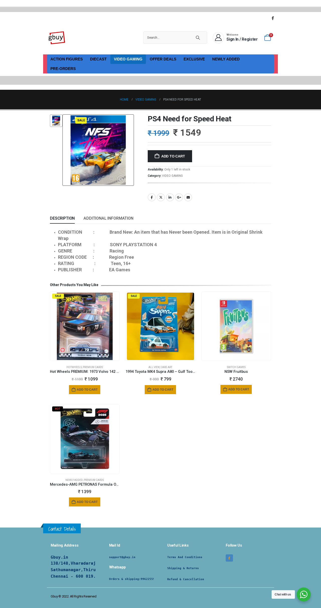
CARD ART (166, 367)
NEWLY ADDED (226, 59)
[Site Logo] (57, 38)
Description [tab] (62, 218)
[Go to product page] (236, 326)
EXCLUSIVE (194, 59)
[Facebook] (272, 18)
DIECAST (98, 59)
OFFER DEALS (163, 59)
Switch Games (236, 367)
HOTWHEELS (74, 367)
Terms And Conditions (184, 557)
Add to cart (173, 156)
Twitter (161, 197)
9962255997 (149, 579)
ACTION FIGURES (66, 59)
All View (153, 367)
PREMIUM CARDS (93, 367)
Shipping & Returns (183, 568)
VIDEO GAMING (128, 59)
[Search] (198, 38)
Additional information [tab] (108, 218)
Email (188, 197)
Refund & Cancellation (185, 579)
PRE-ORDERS (63, 68)
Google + (179, 197)
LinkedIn (170, 197)
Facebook (152, 197)
